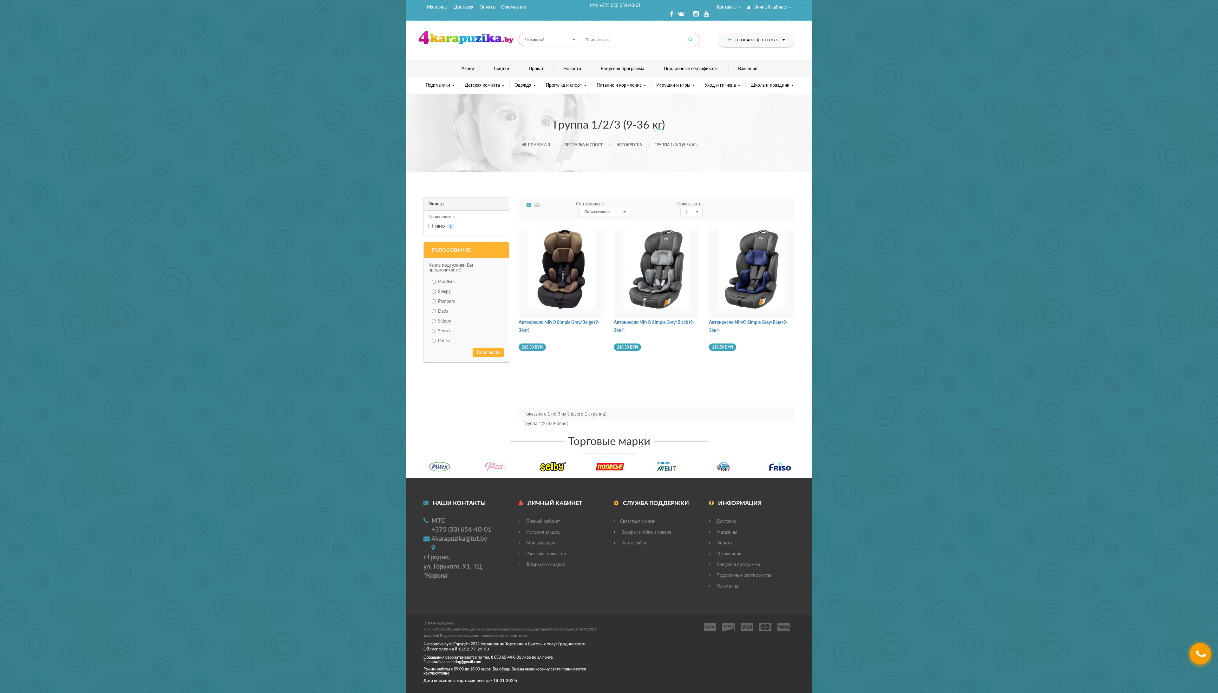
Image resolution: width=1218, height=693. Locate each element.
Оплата (487, 7)
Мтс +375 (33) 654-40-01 (615, 5)
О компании (513, 7)
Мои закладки (540, 542)
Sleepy (444, 291)
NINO (443, 226)
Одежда (523, 85)
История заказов (542, 532)
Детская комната (483, 85)
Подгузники (438, 85)
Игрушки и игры (673, 85)
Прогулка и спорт (564, 85)
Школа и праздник (770, 85)
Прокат (536, 68)
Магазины (437, 7)
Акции (468, 68)
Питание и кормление (620, 85)
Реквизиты (726, 586)
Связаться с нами (638, 521)
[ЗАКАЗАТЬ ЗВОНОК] (1201, 656)
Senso (444, 330)
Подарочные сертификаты (691, 68)
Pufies (444, 340)
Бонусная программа (622, 68)
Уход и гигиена (721, 85)
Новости (572, 68)
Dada (443, 311)
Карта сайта (633, 542)
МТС (438, 520)
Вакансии (747, 68)
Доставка (463, 7)
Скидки (501, 68)
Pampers (446, 301)
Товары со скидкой (545, 564)
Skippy (444, 320)
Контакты (727, 7)
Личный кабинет (770, 7)
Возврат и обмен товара (645, 532)
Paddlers (446, 281)
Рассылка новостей (545, 553)
